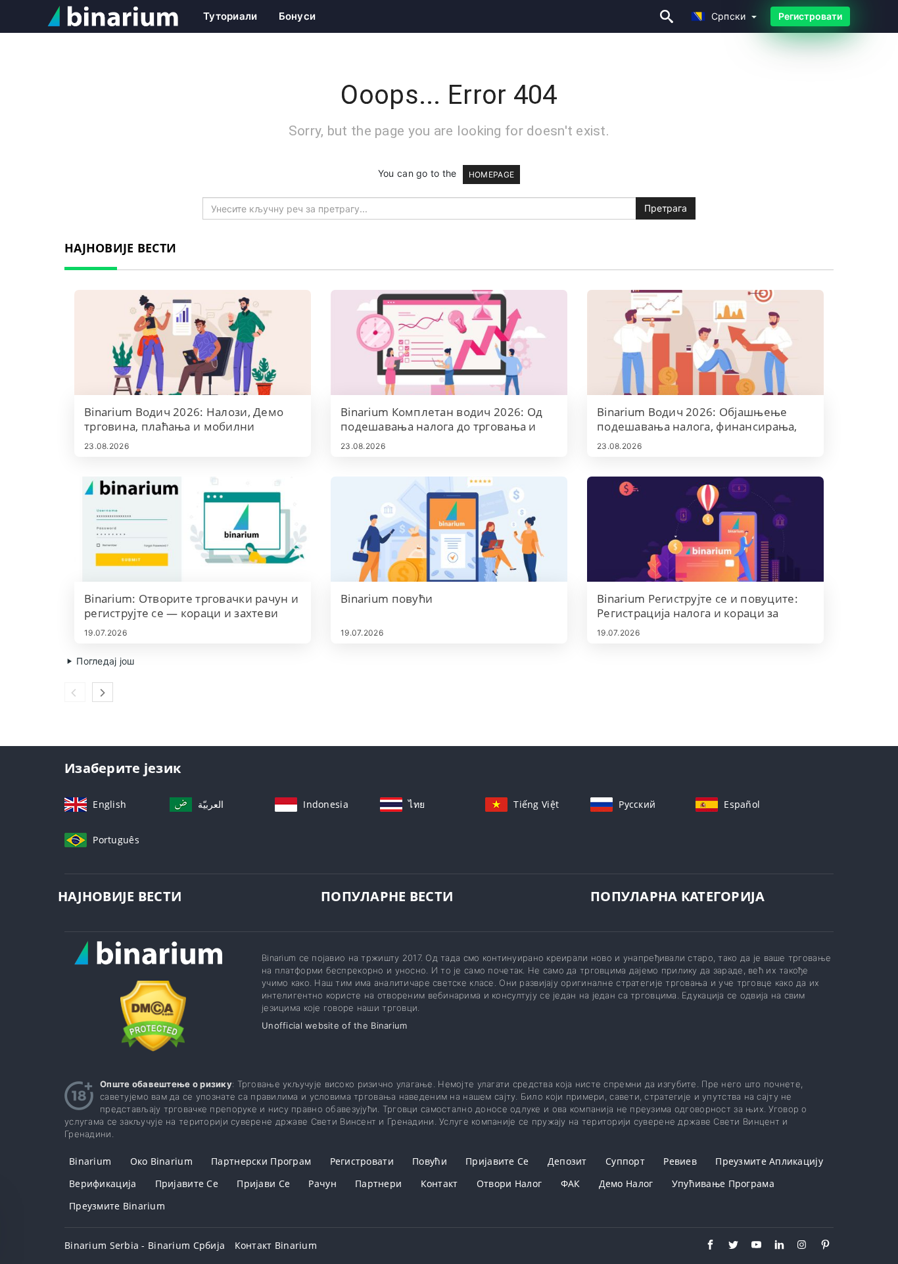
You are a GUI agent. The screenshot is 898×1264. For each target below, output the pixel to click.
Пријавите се (497, 1161)
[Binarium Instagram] (795, 1246)
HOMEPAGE (491, 174)
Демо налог (626, 1183)
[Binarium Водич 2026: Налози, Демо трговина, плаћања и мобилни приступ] (192, 342)
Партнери (378, 1183)
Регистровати (810, 16)
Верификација (102, 1183)
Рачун (322, 1183)
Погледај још (104, 661)
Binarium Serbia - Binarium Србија (144, 1245)
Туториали (230, 16)
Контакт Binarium (276, 1245)
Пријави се (263, 1183)
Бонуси (297, 16)
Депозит (567, 1161)
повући (429, 1161)
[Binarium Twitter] (726, 1246)
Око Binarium (161, 1161)
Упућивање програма (723, 1183)
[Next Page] (102, 692)
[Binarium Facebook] (703, 1246)
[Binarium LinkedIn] (772, 1246)
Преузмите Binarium (117, 1206)
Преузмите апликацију (769, 1161)
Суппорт (625, 1161)
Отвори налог (509, 1183)
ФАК (570, 1183)
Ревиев (680, 1161)
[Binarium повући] (449, 529)
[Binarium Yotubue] (749, 1246)
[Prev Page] (74, 692)
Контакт (439, 1183)
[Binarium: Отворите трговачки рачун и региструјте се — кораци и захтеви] (192, 529)
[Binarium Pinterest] (818, 1246)
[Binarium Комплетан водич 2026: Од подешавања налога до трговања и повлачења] (449, 342)
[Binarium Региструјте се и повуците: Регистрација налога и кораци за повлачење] (705, 529)
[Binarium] (153, 965)
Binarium (90, 1161)
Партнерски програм (261, 1161)
